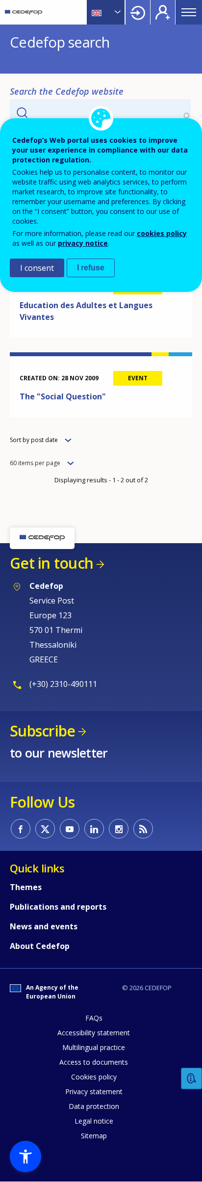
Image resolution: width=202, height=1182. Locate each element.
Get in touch (51, 563)
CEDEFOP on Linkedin (94, 829)
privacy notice (83, 243)
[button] (25, 1156)
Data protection (94, 1106)
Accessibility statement (93, 1032)
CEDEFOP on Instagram (118, 829)
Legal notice (94, 1121)
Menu (188, 12)
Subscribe (42, 731)
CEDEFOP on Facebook (20, 829)
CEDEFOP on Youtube (69, 829)
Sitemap (94, 1135)
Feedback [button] (191, 1078)
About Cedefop (40, 946)
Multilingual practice (93, 1047)
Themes (26, 887)
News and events (43, 926)
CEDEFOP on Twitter (45, 829)
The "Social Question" (63, 396)
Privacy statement (94, 1091)
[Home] (23, 12)
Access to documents (93, 1062)
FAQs (93, 1018)
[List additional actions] (117, 12)
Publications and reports (58, 906)
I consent (37, 268)
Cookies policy (94, 1076)
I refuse (90, 267)
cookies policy (162, 233)
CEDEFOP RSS (143, 829)
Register (163, 12)
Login (138, 12)
